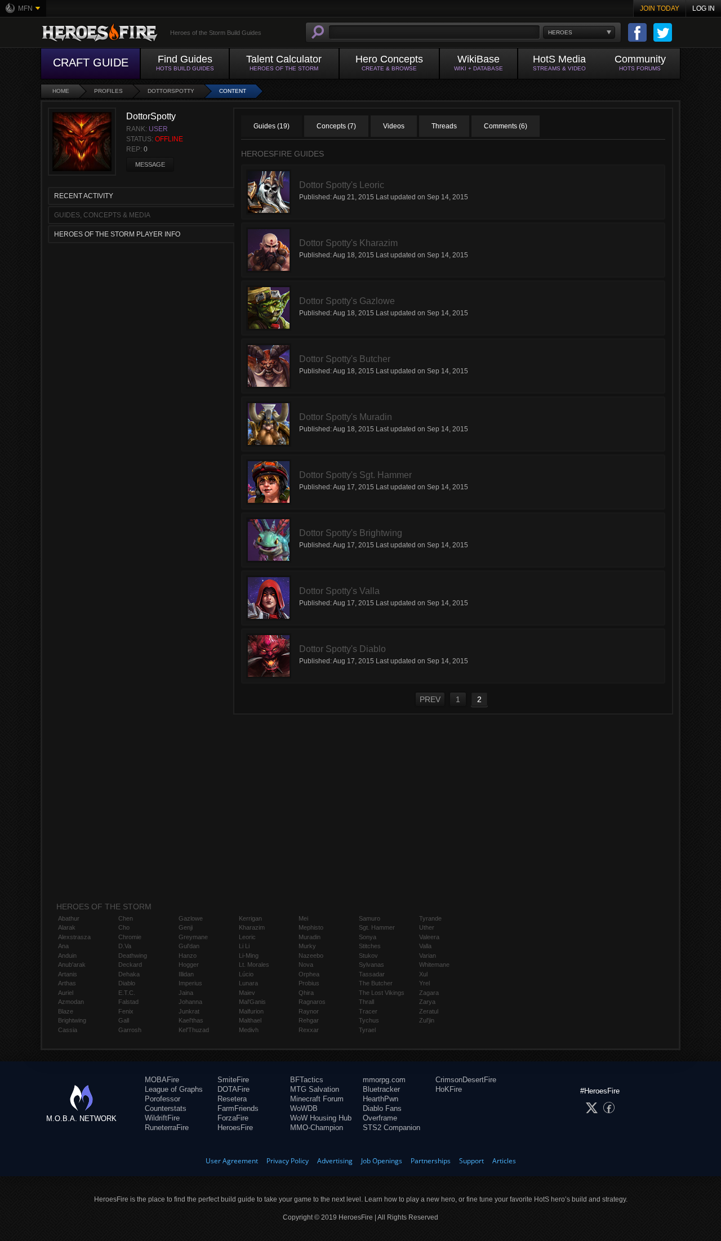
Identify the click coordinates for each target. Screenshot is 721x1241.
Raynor (309, 1011)
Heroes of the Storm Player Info (117, 234)
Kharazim (252, 927)
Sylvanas (371, 964)
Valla (425, 946)
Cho (124, 927)
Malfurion (251, 1011)
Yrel (424, 983)
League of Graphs (174, 1089)
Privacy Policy (287, 1161)
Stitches (370, 946)
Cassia (67, 1029)
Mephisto (311, 927)
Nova (306, 964)
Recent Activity (83, 196)
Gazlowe (191, 918)
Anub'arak (72, 964)
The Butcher (376, 983)
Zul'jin (426, 1020)
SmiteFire (233, 1079)
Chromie (129, 937)
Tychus (369, 1020)
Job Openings (381, 1161)
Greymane (193, 937)
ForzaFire (232, 1118)
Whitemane (434, 964)
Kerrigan (250, 918)
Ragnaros (312, 1001)
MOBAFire (162, 1079)
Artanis (67, 974)
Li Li (244, 946)
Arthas (67, 983)
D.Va (124, 946)
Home (60, 91)
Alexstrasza (74, 937)
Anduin (67, 955)
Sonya (367, 937)
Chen (125, 918)
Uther (426, 927)
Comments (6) (505, 126)
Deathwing (132, 955)
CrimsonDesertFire (465, 1079)
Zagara (429, 992)
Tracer (368, 1011)
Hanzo (188, 955)
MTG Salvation (314, 1089)
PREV (430, 699)
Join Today (659, 8)
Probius (309, 983)
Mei (303, 918)
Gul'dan (189, 946)
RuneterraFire (167, 1127)
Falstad (128, 1001)
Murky (307, 946)
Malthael (250, 1020)
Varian (427, 955)
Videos (393, 126)
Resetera (232, 1099)
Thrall (366, 1001)
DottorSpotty (171, 91)
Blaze (65, 1011)
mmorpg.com (384, 1079)
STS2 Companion (391, 1127)
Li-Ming (249, 955)
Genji (186, 927)
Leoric (247, 937)
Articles (504, 1161)
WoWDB (304, 1108)
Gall (123, 1020)
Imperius (190, 983)
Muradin (310, 937)
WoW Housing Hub (320, 1118)
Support (471, 1161)
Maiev (247, 992)
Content (232, 91)
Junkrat (189, 1011)
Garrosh (129, 1029)
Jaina (186, 992)
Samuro (369, 918)
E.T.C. (126, 992)
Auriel (65, 992)
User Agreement (232, 1161)
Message (150, 164)
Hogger (189, 964)
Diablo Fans (382, 1108)
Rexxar (309, 1029)
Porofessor (162, 1099)
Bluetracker (381, 1089)
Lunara (248, 983)
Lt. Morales (254, 964)
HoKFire (448, 1089)
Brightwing (72, 1020)
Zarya (427, 1001)
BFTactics (306, 1079)
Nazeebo (311, 955)
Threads (444, 126)
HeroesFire (235, 1127)
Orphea (309, 974)
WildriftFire (162, 1118)
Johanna (190, 1001)
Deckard (130, 964)
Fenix (125, 1011)
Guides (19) (271, 126)
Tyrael (367, 1029)
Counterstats (165, 1108)
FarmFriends (238, 1108)
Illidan (186, 974)
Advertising (335, 1161)
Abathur (68, 918)
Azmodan (71, 1001)
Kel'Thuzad (194, 1029)
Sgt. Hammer (377, 927)
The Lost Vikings (381, 992)
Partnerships (431, 1161)
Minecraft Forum (317, 1099)
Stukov (368, 955)
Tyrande (430, 918)
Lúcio (246, 974)
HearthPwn (380, 1099)
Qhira (306, 992)
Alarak (66, 927)
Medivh (249, 1029)
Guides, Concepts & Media (102, 215)
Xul (423, 974)
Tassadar (372, 974)
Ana (63, 946)
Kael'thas (191, 1020)
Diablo (126, 983)
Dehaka (129, 974)
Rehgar (309, 1020)
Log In (703, 8)
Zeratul (428, 1011)
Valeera (429, 937)
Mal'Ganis (252, 1001)
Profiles (108, 91)
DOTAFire (233, 1089)
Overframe (380, 1118)
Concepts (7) (336, 126)
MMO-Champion (316, 1127)
